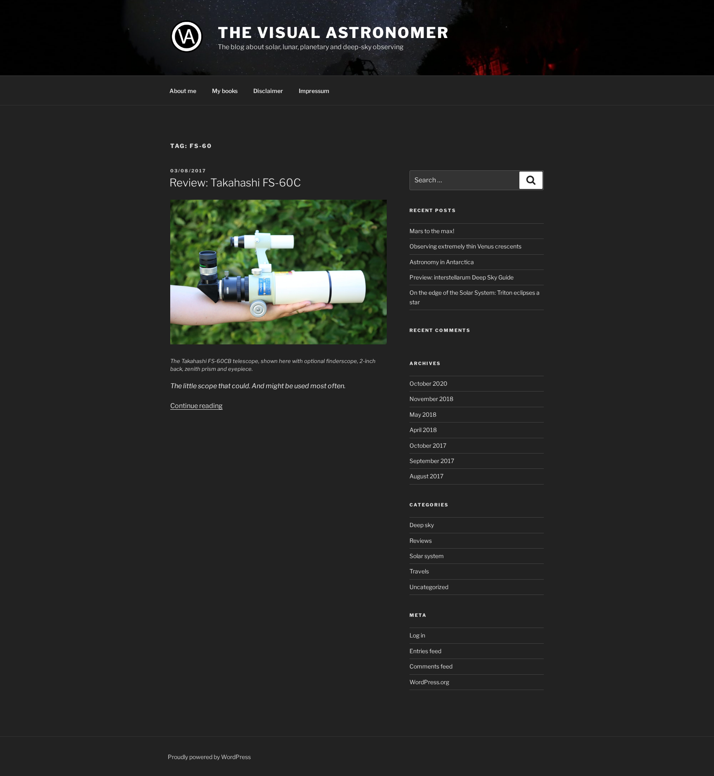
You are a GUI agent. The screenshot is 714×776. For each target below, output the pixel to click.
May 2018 (422, 414)
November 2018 (431, 398)
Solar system (426, 555)
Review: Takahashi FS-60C (235, 182)
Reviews (420, 540)
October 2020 (428, 383)
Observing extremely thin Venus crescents (465, 246)
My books (225, 90)
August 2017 (426, 476)
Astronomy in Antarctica (441, 261)
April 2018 (423, 429)
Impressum (314, 90)
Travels (419, 571)
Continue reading (196, 406)
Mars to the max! (431, 230)
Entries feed (425, 650)
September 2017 (431, 460)
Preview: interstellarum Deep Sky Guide (461, 277)
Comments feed (430, 666)
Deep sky (421, 524)
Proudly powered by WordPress (209, 756)
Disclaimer (268, 90)
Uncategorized (428, 586)
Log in (417, 635)
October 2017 (427, 445)
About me (182, 90)
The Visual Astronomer (333, 33)
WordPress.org (429, 681)
